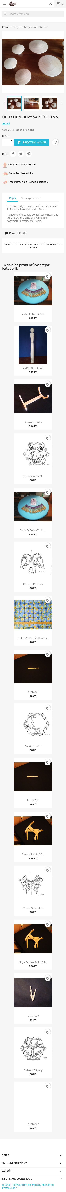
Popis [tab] (12, 198)
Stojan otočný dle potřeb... (33, 962)
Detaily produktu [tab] (30, 198)
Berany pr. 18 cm (33, 422)
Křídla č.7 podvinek (33, 584)
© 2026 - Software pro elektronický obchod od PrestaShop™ (28, 1186)
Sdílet (13, 154)
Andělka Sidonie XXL (33, 368)
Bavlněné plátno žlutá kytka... (33, 638)
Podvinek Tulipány (33, 1070)
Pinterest (29, 154)
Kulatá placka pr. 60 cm (33, 314)
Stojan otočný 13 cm (33, 854)
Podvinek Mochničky (33, 476)
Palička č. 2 (33, 800)
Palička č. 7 (33, 1124)
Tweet (21, 154)
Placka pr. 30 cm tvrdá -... (33, 530)
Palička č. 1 (33, 692)
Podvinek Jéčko (33, 746)
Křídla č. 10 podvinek (33, 908)
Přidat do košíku (31, 142)
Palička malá (33, 1016)
